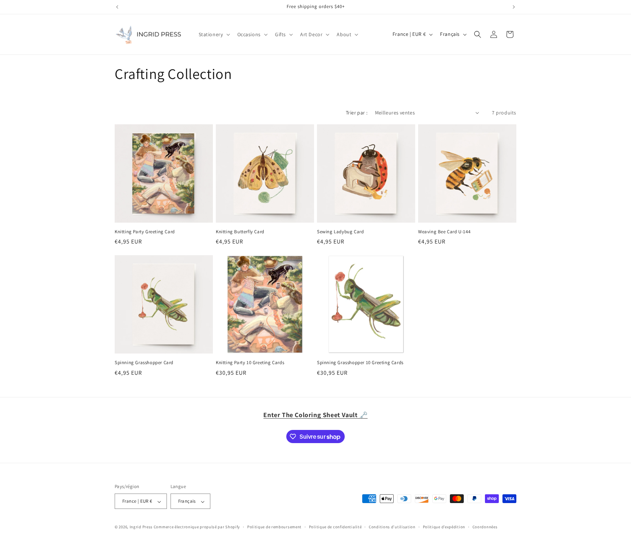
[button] (213, 34)
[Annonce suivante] (514, 7)
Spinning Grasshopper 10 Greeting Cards (360, 363)
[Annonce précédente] (117, 7)
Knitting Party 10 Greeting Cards (250, 363)
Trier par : (356, 112)
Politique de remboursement (274, 526)
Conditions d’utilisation (392, 526)
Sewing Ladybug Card (340, 232)
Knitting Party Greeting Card (145, 232)
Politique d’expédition (444, 526)
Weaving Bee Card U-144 (444, 232)
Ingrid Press (141, 527)
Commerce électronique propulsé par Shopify (197, 527)
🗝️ (315, 415)
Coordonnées (485, 526)
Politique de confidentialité (335, 526)
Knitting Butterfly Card (240, 232)
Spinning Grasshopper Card (144, 363)
